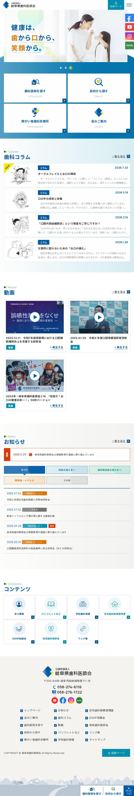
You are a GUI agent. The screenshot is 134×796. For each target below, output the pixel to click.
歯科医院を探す (33, 725)
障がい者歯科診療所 (36, 739)
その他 (67, 480)
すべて (24, 470)
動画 (60, 725)
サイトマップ (97, 739)
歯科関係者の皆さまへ (109, 470)
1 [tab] (60, 68)
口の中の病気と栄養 (50, 198)
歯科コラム (65, 717)
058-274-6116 (69, 687)
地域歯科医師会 (98, 725)
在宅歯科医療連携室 (101, 710)
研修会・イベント (24, 480)
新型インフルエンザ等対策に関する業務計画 (31, 516)
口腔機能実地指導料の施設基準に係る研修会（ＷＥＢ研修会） (40, 548)
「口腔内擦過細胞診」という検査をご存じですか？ (69, 223)
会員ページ (116, 6)
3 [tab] (70, 68)
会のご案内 (31, 717)
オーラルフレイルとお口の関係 (57, 174)
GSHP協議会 (97, 717)
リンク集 (94, 732)
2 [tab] (65, 68)
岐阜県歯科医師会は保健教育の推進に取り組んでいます (64, 454)
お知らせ (63, 710)
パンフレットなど (69, 732)
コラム (43, 168)
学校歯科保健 (66, 739)
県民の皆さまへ (67, 470)
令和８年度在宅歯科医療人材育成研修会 (28, 499)
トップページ (32, 710)
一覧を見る (119, 156)
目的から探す (32, 732)
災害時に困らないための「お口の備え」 (62, 248)
